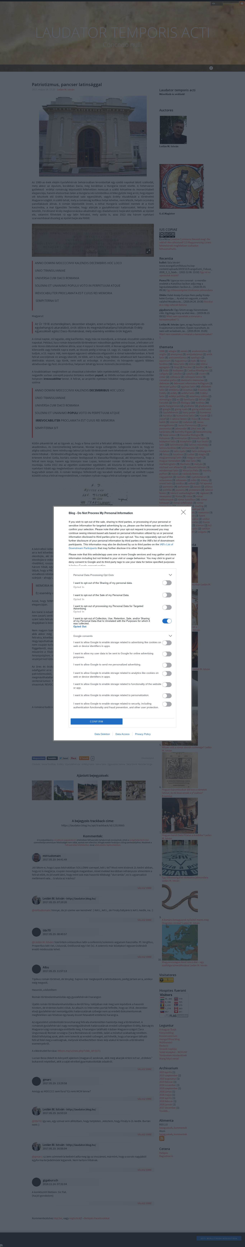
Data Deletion (102, 734)
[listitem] (122, 575)
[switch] (167, 582)
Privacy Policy (143, 734)
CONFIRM (96, 721)
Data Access (122, 734)
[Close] (184, 513)
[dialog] (122, 623)
